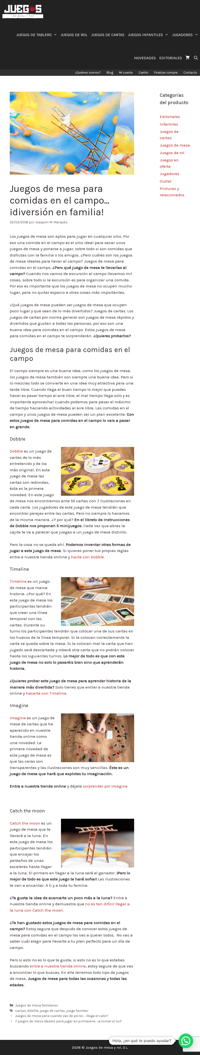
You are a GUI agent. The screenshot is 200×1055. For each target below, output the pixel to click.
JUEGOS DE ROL (74, 34)
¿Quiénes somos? (88, 72)
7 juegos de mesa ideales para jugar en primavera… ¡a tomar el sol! (68, 1021)
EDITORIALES (170, 58)
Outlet (165, 181)
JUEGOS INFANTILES (145, 34)
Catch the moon (25, 823)
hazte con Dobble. (87, 556)
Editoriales (170, 116)
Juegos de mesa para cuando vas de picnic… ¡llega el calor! (61, 1016)
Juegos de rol (172, 152)
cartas (20, 1011)
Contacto (190, 72)
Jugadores (169, 173)
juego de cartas (52, 1011)
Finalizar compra (166, 72)
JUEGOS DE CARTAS (107, 34)
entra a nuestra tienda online (57, 966)
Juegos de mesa (175, 145)
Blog (110, 72)
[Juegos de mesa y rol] (24, 11)
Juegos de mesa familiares (36, 1005)
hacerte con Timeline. (46, 693)
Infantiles (169, 124)
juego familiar (77, 1011)
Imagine (18, 717)
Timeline (18, 581)
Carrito (143, 72)
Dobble (16, 451)
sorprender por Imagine (105, 786)
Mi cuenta (126, 72)
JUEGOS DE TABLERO (34, 34)
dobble (33, 1011)
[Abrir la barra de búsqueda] (195, 57)
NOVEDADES (145, 58)
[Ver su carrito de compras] (187, 57)
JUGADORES (182, 34)
